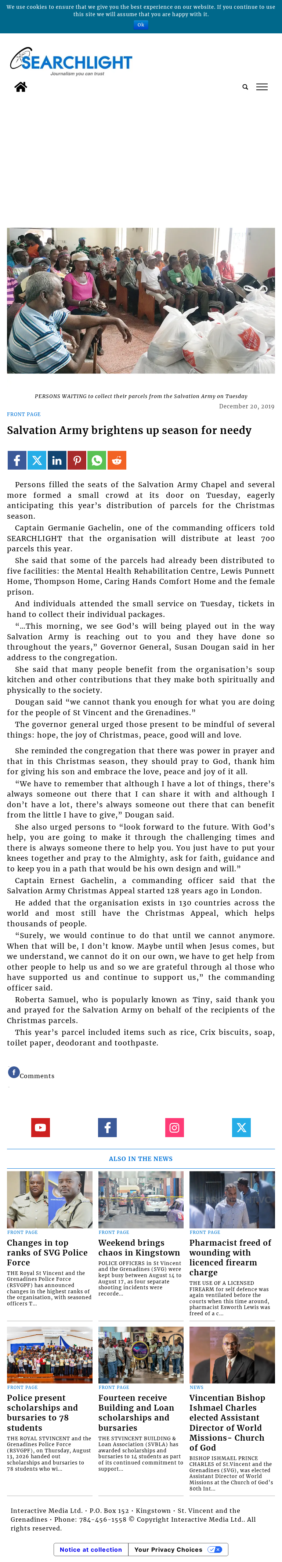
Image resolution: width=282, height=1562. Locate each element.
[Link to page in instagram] (174, 1127)
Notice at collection (91, 1549)
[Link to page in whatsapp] (96, 460)
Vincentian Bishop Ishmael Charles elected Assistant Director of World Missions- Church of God (227, 1422)
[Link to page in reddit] (117, 460)
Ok (141, 24)
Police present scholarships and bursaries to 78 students (42, 1413)
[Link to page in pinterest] (77, 460)
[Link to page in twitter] (37, 460)
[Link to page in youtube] (40, 1127)
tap (261, 87)
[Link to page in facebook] (17, 460)
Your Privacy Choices (168, 1549)
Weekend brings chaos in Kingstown (139, 1248)
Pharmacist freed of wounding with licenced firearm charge (230, 1258)
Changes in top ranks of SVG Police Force (47, 1253)
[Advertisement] (141, 150)
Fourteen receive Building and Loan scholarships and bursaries (136, 1413)
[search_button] (245, 87)
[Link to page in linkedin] (57, 460)
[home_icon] (20, 87)
